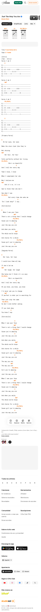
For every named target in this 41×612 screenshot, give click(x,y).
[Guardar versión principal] (10, 23)
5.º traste (8, 52)
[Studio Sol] (8, 601)
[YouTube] (5, 582)
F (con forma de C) (11, 50)
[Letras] (5, 593)
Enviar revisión (5, 436)
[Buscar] (25, 3)
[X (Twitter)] (35, 582)
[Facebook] (20, 582)
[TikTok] (27, 582)
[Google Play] (8, 548)
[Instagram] (12, 582)
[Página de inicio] (6, 2)
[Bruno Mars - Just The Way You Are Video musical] (34, 17)
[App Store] (22, 548)
